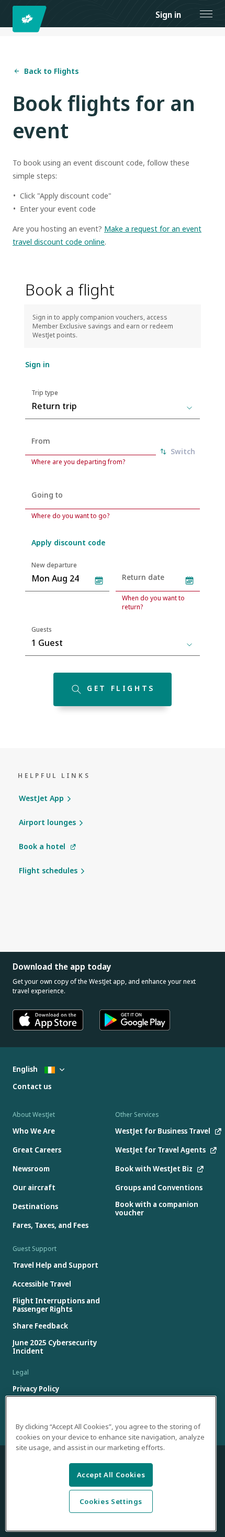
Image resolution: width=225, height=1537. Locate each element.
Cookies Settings (111, 1501)
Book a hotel (42, 846)
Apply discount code (68, 542)
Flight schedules (48, 870)
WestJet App (41, 798)
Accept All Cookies (111, 1474)
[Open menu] (206, 13)
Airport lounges (47, 822)
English (26, 1069)
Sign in (168, 14)
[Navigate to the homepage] (31, 19)
